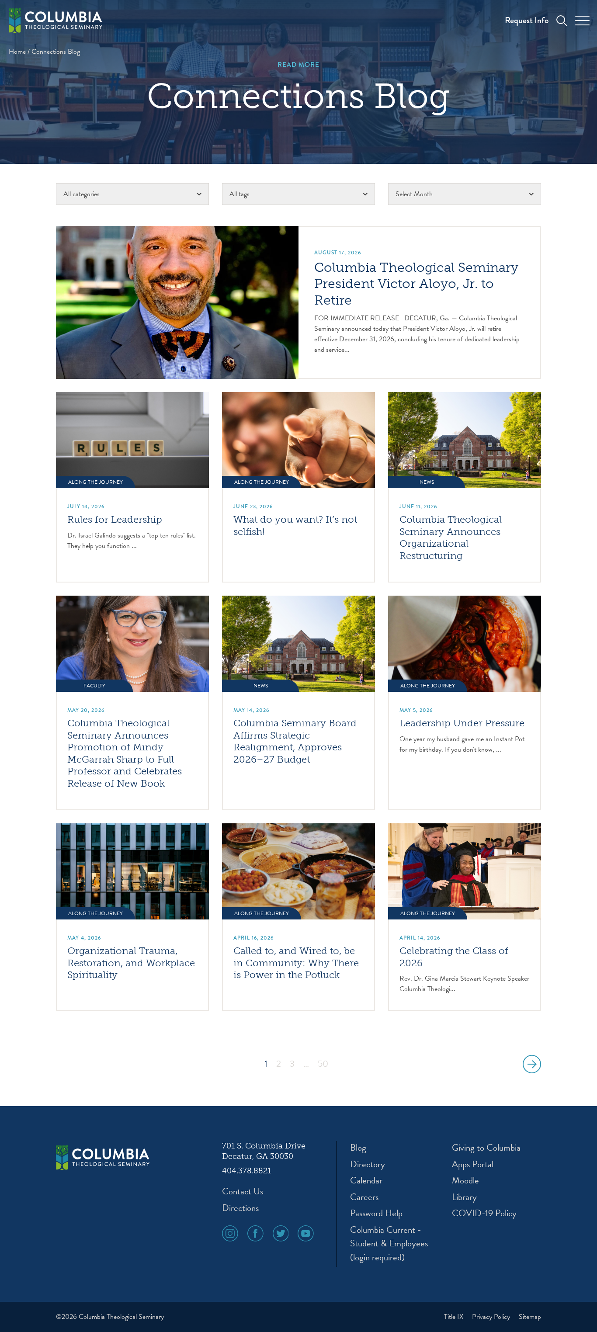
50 (323, 1064)
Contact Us (242, 1191)
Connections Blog (55, 51)
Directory (367, 1164)
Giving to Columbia (486, 1148)
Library (464, 1197)
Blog (358, 1148)
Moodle (465, 1180)
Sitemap (530, 1316)
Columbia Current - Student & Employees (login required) (389, 1243)
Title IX (454, 1316)
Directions (240, 1208)
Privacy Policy (492, 1316)
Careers (364, 1197)
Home (17, 51)
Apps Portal (472, 1164)
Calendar (366, 1180)
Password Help (376, 1213)
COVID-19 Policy (484, 1213)
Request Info (526, 20)
